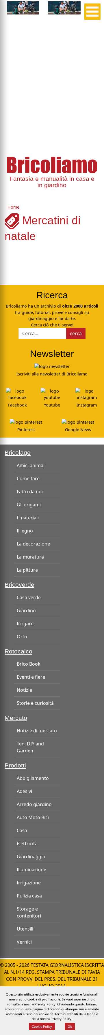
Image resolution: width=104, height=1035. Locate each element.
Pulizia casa (29, 896)
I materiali (28, 517)
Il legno (25, 531)
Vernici (24, 942)
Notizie (24, 690)
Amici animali (31, 465)
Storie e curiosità (35, 703)
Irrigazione (29, 882)
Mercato (16, 717)
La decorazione (33, 544)
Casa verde (29, 597)
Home (13, 207)
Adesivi (24, 791)
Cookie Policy (42, 1026)
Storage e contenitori (29, 912)
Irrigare (25, 623)
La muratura (30, 557)
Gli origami (29, 504)
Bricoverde (19, 584)
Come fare (28, 478)
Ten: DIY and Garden (30, 747)
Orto (22, 636)
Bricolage (18, 452)
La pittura (27, 570)
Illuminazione (31, 869)
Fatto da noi (30, 491)
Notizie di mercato (37, 730)
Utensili (25, 929)
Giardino (26, 610)
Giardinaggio (31, 856)
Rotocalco (18, 651)
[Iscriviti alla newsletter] (52, 366)
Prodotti (15, 765)
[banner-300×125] (23, 7)
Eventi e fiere (31, 677)
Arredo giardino (34, 804)
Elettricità (27, 843)
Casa (22, 830)
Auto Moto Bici (33, 817)
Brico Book (28, 664)
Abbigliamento (33, 778)
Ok (70, 1026)
